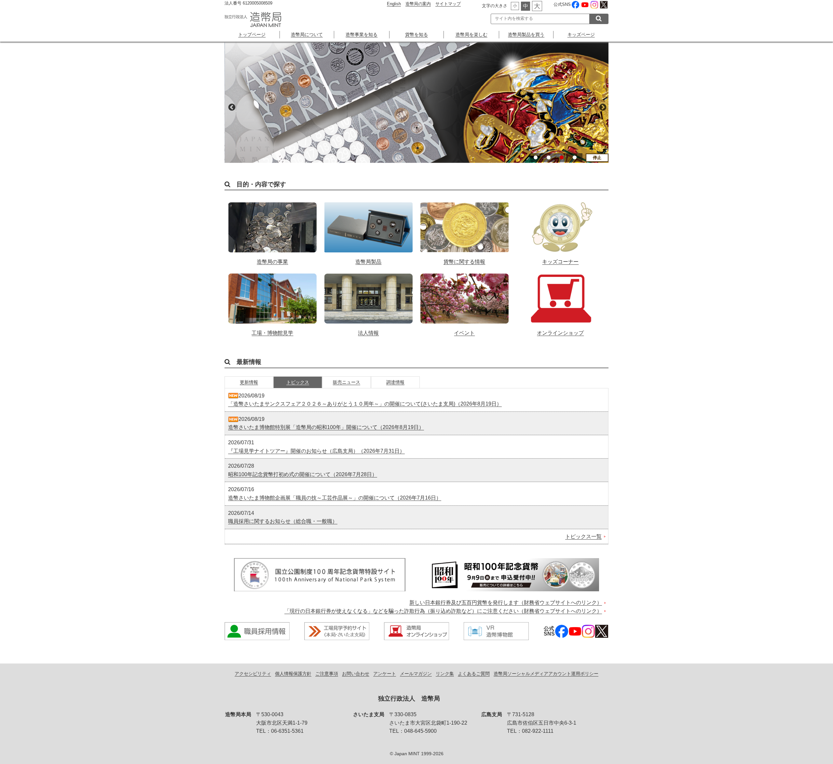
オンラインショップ (560, 301)
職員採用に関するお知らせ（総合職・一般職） (282, 521)
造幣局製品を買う (526, 34)
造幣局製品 (368, 230)
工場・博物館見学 (272, 301)
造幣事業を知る (361, 34)
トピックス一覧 (583, 536)
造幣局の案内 (418, 3)
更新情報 (249, 382)
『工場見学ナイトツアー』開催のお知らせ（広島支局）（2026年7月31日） (316, 451)
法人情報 (368, 301)
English (394, 3)
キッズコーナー (560, 230)
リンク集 (445, 673)
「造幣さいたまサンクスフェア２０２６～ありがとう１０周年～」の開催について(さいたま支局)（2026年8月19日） (365, 404)
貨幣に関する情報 (464, 230)
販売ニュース (346, 382)
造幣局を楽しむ (471, 34)
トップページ (252, 34)
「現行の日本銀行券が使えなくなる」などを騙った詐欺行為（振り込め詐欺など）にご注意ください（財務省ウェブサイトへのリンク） (443, 611)
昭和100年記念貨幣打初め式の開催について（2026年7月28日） (302, 474)
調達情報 (395, 382)
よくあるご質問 (474, 673)
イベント (464, 301)
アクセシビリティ (253, 673)
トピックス (297, 382)
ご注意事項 (326, 673)
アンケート (384, 673)
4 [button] (575, 157)
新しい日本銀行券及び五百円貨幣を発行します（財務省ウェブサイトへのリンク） (505, 602)
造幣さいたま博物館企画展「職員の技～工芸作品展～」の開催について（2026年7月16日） (334, 498)
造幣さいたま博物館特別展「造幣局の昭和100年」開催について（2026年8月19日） (326, 427)
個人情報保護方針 (293, 673)
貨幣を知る (416, 34)
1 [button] (536, 157)
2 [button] (549, 157)
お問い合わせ (355, 673)
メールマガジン (416, 673)
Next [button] (602, 106)
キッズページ (581, 34)
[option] (416, 102)
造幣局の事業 (272, 230)
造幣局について (307, 34)
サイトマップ (448, 3)
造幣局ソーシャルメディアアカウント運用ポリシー (546, 673)
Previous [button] (231, 106)
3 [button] (562, 157)
